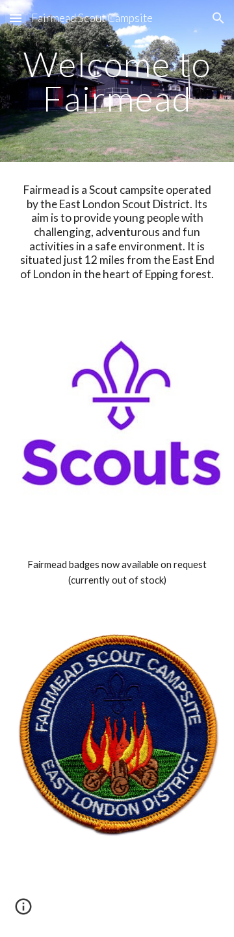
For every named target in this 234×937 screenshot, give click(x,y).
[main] (117, 81)
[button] (15, 18)
